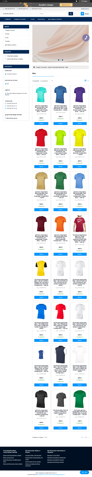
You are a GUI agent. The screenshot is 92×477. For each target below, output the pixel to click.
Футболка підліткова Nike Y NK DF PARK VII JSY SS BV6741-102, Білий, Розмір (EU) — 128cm (80, 325)
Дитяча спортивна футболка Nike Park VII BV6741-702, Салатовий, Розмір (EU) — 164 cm (60, 151)
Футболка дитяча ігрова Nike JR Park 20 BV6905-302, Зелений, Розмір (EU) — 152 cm (80, 412)
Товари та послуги (41, 67)
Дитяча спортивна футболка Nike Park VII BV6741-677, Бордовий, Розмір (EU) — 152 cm (41, 237)
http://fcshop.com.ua (12, 118)
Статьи (7, 34)
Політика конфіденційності (58, 474)
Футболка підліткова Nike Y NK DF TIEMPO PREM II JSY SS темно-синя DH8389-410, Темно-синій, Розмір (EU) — (60, 369)
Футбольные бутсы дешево (33, 461)
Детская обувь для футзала (33, 455)
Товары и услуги (20, 19)
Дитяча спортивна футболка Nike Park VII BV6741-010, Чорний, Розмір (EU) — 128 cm (41, 413)
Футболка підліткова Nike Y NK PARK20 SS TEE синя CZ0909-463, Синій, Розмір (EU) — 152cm (41, 325)
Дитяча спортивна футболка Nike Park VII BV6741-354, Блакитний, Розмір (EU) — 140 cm (41, 108)
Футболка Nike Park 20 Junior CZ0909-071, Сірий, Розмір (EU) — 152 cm (60, 412)
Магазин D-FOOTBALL (53, 455)
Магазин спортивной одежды (55, 460)
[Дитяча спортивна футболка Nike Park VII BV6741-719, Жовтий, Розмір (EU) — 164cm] (80, 137)
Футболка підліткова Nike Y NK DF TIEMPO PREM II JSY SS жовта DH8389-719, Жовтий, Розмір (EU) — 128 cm (41, 282)
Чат (86, 472)
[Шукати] (71, 13)
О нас (33, 19)
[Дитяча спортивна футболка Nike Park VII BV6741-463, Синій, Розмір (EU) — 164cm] (60, 94)
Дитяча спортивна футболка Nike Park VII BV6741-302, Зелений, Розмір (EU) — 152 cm (60, 194)
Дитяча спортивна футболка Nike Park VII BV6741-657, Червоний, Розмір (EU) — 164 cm (41, 151)
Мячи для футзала (8, 457)
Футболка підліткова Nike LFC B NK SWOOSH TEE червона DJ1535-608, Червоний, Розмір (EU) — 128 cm (80, 238)
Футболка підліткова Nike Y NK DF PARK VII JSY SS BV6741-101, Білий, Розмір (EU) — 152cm (60, 282)
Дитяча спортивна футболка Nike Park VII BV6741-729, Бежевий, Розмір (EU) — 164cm (41, 194)
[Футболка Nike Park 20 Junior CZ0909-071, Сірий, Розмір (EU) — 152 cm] (60, 399)
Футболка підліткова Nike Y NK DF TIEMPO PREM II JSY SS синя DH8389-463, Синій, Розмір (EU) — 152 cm (41, 368)
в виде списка (88, 81)
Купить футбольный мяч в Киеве (12, 455)
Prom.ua (54, 473)
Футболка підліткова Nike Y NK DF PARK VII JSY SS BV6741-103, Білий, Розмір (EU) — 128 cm (80, 282)
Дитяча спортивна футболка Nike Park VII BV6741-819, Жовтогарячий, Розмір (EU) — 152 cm (60, 237)
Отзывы (7, 41)
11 (86, 437)
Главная (8, 19)
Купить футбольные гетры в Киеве (12, 464)
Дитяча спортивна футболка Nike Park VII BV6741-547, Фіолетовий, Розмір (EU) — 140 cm (79, 108)
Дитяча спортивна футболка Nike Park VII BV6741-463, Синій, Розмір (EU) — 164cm (60, 108)
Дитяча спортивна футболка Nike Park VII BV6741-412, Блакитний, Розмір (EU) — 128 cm (79, 194)
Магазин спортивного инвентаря (56, 457)
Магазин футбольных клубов (55, 462)
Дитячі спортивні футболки (56, 67)
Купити (41, 123)
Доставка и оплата (55, 19)
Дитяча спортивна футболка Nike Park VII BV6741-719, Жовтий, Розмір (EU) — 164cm (79, 151)
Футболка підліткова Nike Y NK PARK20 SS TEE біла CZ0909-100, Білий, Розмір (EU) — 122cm (80, 368)
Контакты (41, 19)
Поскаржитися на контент (43, 474)
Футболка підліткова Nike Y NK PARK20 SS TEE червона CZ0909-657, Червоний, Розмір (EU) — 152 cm (60, 325)
